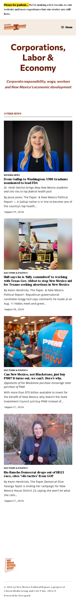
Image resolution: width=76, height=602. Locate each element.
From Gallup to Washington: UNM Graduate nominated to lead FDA (36, 181)
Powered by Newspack (17, 595)
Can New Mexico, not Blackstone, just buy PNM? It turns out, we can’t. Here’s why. (34, 376)
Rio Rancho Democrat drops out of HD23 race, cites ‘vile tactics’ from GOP (34, 474)
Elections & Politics (16, 273)
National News (12, 175)
